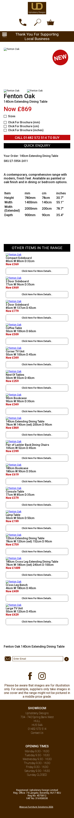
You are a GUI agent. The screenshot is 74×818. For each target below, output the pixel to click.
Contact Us (37, 732)
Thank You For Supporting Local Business (37, 36)
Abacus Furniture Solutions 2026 (36, 807)
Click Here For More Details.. (37, 271)
